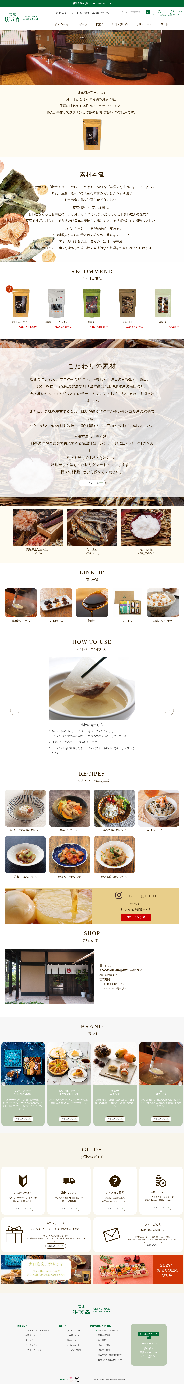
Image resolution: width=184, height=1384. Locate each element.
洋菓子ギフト (168, 30)
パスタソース (144, 36)
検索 (148, 12)
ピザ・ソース (144, 24)
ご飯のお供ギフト (171, 50)
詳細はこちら (21, 1119)
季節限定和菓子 (105, 30)
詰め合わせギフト (171, 56)
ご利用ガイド (61, 13)
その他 (81, 56)
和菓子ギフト (168, 36)
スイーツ (82, 24)
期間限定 (82, 50)
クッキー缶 (61, 24)
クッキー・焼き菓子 (88, 30)
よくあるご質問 (80, 13)
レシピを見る (90, 482)
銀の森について (101, 13)
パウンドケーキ (86, 36)
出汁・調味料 (120, 24)
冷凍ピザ (142, 30)
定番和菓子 (102, 36)
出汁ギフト (167, 43)
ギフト (164, 24)
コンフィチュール (87, 43)
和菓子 (99, 24)
